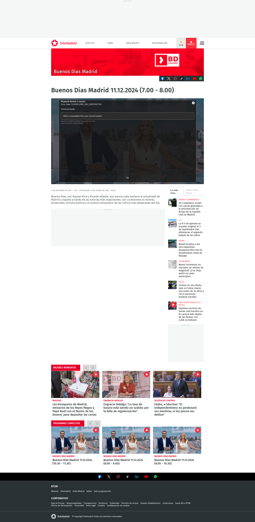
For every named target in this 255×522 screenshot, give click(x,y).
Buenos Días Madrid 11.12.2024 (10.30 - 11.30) (75, 440)
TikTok (181, 78)
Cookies (101, 506)
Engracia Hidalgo (113, 400)
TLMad (110, 43)
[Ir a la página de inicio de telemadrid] (64, 43)
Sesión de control (164, 400)
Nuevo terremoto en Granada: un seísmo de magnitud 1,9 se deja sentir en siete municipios (172, 264)
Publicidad (114, 503)
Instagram (175, 78)
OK (127, 178)
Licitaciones (168, 503)
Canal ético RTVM (182, 503)
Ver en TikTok (127, 477)
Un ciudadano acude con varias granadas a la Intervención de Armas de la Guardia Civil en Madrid (172, 202)
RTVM (54, 486)
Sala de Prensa (57, 503)
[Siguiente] (93, 368)
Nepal (182, 241)
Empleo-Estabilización (150, 503)
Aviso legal (91, 506)
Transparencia (90, 503)
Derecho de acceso (129, 503)
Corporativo (59, 498)
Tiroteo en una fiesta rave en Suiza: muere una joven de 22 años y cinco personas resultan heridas (172, 285)
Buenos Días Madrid (63, 456)
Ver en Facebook (99, 477)
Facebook (162, 78)
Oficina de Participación (61, 506)
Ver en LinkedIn (136, 476)
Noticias (90, 43)
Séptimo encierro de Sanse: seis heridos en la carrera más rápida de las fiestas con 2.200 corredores (172, 305)
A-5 (180, 220)
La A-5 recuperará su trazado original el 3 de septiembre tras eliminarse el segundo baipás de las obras (172, 223)
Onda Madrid (132, 43)
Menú (202, 43)
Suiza (181, 282)
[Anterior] (86, 368)
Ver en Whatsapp (155, 476)
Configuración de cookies (118, 506)
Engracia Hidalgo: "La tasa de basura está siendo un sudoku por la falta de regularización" (126, 384)
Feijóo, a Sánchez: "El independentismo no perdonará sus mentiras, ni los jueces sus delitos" (177, 384)
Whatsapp (200, 78)
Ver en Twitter (109, 477)
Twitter (169, 78)
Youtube (194, 78)
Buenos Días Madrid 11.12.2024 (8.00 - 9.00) (126, 440)
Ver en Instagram (118, 476)
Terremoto (184, 261)
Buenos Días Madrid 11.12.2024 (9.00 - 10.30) (177, 440)
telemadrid (60, 516)
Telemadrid (65, 491)
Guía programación (102, 491)
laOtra (89, 491)
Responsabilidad (74, 503)
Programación (159, 43)
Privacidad (79, 506)
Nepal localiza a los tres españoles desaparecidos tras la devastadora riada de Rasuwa (172, 244)
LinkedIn (188, 78)
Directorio (103, 503)
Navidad (56, 400)
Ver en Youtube (146, 476)
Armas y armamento (189, 200)
